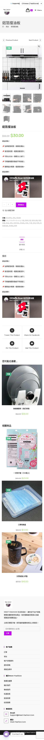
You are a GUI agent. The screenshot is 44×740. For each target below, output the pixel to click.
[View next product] (40, 40)
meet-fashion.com (18, 722)
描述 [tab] (22, 239)
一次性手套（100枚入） (22, 473)
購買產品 (21, 205)
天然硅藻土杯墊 (22, 576)
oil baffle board (15, 220)
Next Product (33, 40)
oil (7, 220)
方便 (30, 223)
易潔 (34, 223)
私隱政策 (7, 694)
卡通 (22, 220)
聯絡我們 (7, 690)
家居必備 (35, 220)
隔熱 (15, 226)
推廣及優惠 (8, 681)
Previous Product (12, 40)
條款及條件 (8, 669)
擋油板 (18, 218)
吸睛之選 (28, 220)
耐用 (37, 223)
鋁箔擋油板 (14, 26)
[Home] (3, 26)
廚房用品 (16, 223)
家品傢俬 (9, 218)
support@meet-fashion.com (22, 715)
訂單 (5, 652)
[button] (39, 46)
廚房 (11, 223)
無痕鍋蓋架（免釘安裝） (22, 409)
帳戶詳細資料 (8, 661)
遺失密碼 (7, 665)
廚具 (14, 218)
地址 (5, 656)
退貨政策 (7, 698)
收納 (26, 223)
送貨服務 (7, 702)
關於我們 (7, 685)
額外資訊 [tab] (22, 244)
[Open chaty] (6, 734)
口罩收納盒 (22, 525)
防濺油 (11, 226)
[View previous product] (3, 40)
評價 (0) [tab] (22, 249)
